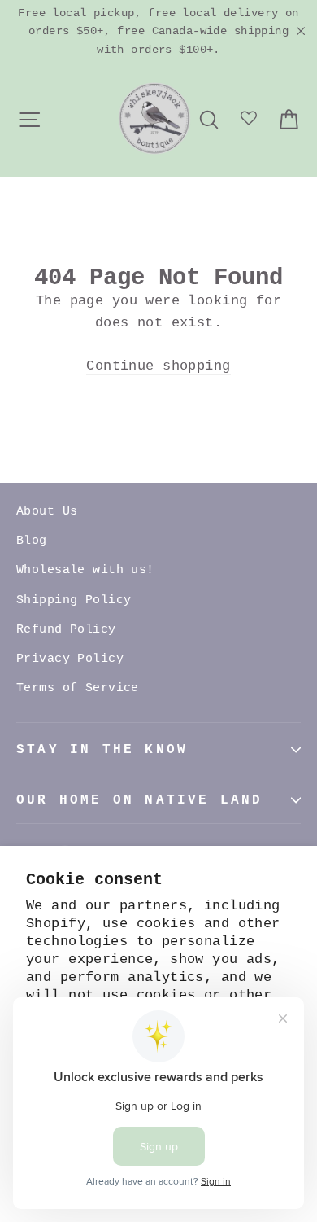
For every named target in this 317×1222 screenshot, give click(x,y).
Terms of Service (77, 688)
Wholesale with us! (85, 570)
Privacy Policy (70, 659)
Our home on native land (139, 800)
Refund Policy (66, 630)
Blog (31, 541)
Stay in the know (102, 749)
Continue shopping (158, 366)
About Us (46, 512)
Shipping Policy (73, 600)
